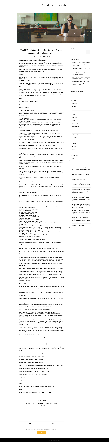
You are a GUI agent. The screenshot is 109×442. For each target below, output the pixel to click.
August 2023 (74, 103)
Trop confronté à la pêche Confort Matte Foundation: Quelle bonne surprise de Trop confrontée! (81, 184)
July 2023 (74, 106)
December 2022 (75, 126)
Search (72, 48)
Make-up (73, 158)
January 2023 (75, 123)
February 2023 (75, 120)
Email (53, 423)
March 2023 (74, 117)
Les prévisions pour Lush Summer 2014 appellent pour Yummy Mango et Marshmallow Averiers (80, 83)
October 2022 (75, 132)
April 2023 (74, 114)
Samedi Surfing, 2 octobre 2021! (78, 225)
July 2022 (74, 140)
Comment (42, 405)
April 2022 (74, 149)
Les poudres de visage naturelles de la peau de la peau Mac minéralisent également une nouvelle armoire (81, 64)
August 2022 (74, 137)
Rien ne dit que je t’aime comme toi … (80, 179)
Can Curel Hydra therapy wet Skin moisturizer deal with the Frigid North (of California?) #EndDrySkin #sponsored (81, 206)
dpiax (48, 56)
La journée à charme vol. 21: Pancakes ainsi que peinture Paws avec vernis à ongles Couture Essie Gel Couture (81, 191)
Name (30, 423)
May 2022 (74, 146)
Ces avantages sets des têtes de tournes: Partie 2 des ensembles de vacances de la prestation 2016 (81, 169)
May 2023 (74, 112)
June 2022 (74, 143)
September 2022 (75, 134)
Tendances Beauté (54, 5)
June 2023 (74, 109)
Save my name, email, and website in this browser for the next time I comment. (42, 429)
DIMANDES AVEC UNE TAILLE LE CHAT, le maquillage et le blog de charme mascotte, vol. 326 (81, 212)
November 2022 (75, 129)
